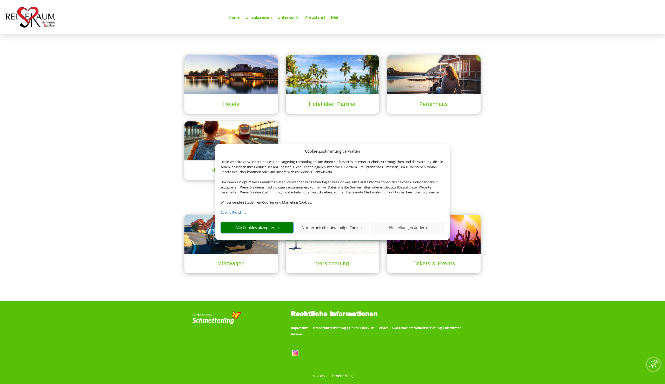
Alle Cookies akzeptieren (257, 227)
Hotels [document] (231, 104)
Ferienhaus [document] (434, 104)
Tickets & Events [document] (434, 263)
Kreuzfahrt (314, 17)
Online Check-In (361, 328)
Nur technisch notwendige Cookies (332, 227)
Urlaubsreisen (258, 17)
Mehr (336, 17)
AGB (395, 328)
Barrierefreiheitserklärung (421, 328)
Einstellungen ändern (408, 227)
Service (383, 328)
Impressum (299, 328)
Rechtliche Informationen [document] (334, 314)
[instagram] (295, 354)
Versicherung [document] (332, 263)
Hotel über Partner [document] (332, 104)
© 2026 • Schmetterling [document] (332, 375)
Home (234, 17)
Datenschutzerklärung (328, 328)
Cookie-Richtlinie (233, 212)
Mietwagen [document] (231, 263)
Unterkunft (288, 17)
